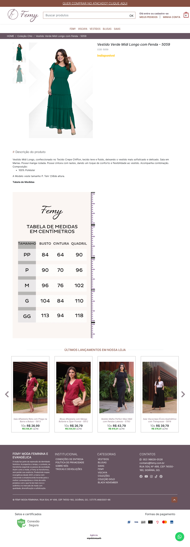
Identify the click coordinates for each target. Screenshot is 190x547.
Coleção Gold (106, 479)
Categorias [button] (106, 454)
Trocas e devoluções (69, 469)
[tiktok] (156, 476)
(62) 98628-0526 (153, 459)
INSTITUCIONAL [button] (66, 454)
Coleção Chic (25, 36)
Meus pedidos (148, 17)
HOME (10, 36)
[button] (172, 17)
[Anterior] (7, 394)
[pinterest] (161, 476)
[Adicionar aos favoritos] (16, 359)
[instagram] (152, 476)
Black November (108, 482)
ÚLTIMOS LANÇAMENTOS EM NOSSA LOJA (95, 350)
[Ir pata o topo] (174, 500)
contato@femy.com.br (152, 462)
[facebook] (141, 476)
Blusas (107, 28)
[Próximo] (183, 394)
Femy (73, 28)
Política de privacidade (70, 462)
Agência (94, 535)
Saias (117, 28)
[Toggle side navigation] (2, 15)
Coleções (104, 475)
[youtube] (147, 476)
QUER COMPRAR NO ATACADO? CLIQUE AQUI (95, 3)
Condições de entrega (69, 459)
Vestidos (95, 28)
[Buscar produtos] (131, 15)
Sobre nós (62, 465)
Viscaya (82, 28)
